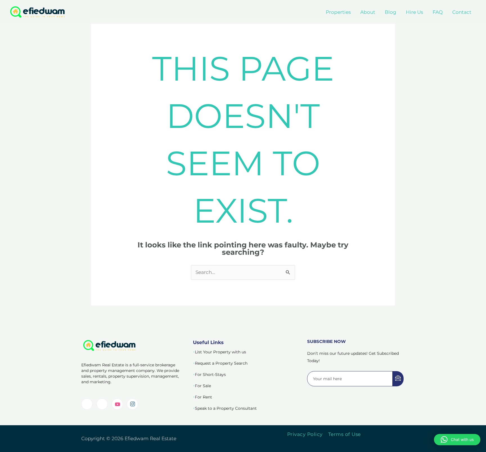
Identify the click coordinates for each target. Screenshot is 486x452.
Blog (390, 12)
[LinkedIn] (87, 404)
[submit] (398, 378)
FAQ (438, 12)
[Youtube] (117, 404)
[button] (457, 439)
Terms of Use (344, 434)
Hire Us (414, 12)
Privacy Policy (305, 434)
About (367, 12)
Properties (338, 12)
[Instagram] (132, 404)
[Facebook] (102, 404)
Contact (461, 12)
